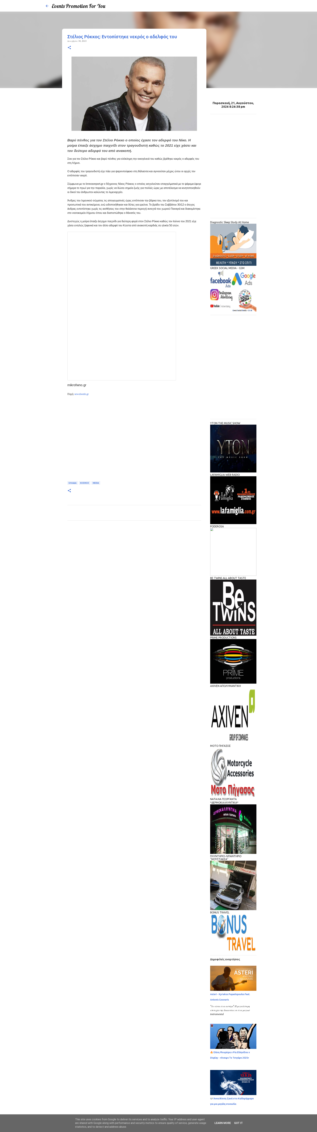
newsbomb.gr (81, 394)
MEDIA (96, 483)
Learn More (222, 1123)
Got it (238, 1123)
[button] (69, 48)
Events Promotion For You (78, 6)
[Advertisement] (134, 440)
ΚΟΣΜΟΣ (84, 483)
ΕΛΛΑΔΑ (72, 483)
